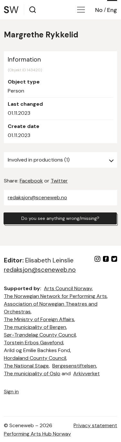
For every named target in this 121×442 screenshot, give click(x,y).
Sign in (11, 391)
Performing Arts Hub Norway (37, 433)
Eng (112, 10)
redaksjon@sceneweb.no (37, 197)
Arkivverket (86, 373)
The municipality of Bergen (35, 327)
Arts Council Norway (68, 288)
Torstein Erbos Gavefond (33, 342)
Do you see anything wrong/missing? (60, 218)
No (99, 10)
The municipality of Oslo (32, 373)
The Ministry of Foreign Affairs (39, 319)
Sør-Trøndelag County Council (40, 334)
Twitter (59, 180)
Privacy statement (95, 425)
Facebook (31, 180)
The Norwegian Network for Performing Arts (55, 296)
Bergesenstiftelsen (74, 365)
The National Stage (26, 365)
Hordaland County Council (35, 358)
